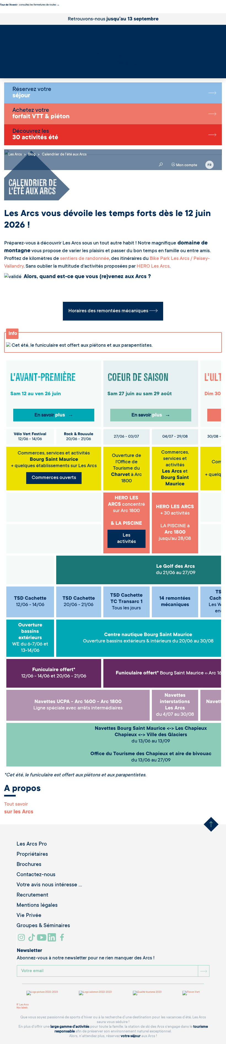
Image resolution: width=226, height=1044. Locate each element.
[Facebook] (62, 939)
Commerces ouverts (54, 478)
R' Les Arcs (23, 1004)
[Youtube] (42, 939)
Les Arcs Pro (32, 844)
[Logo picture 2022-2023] (42, 993)
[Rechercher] (7, 68)
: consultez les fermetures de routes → (30, 5)
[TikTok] (32, 939)
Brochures (29, 865)
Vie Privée (29, 916)
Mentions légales (37, 906)
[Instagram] (22, 939)
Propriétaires (32, 855)
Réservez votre (31, 92)
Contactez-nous (36, 875)
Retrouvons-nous (113, 19)
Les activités (126, 539)
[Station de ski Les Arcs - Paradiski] (113, 49)
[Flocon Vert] (191, 993)
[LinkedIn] (52, 939)
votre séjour (131, 1036)
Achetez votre (40, 113)
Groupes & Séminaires (43, 926)
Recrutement (32, 895)
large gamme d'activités (69, 1027)
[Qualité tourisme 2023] (147, 993)
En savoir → (53, 415)
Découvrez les (35, 134)
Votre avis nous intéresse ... (49, 885)
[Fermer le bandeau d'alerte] (1, 11)
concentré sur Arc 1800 (126, 505)
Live (8, 71)
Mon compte (186, 165)
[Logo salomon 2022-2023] (95, 993)
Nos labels (22, 1008)
